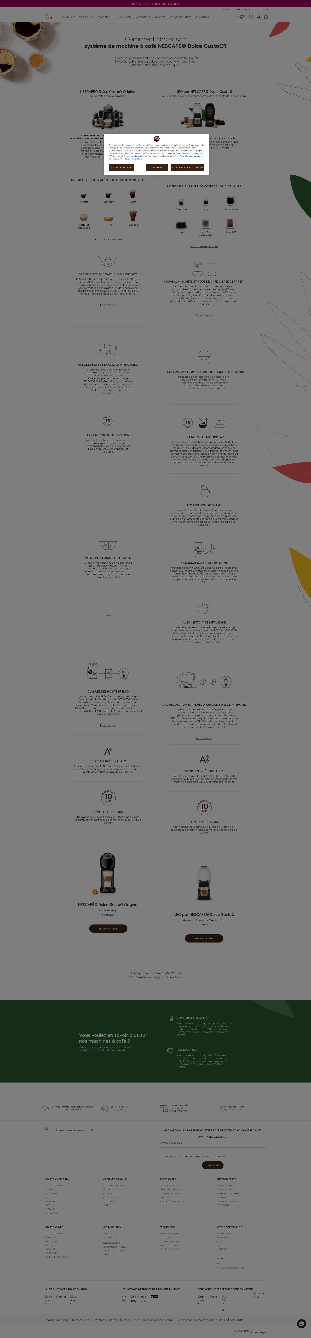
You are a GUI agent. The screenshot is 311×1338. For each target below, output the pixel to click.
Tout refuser (157, 167)
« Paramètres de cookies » (191, 156)
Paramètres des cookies (121, 167)
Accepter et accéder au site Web (187, 167)
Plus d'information (133, 159)
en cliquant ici (137, 156)
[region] (156, 154)
